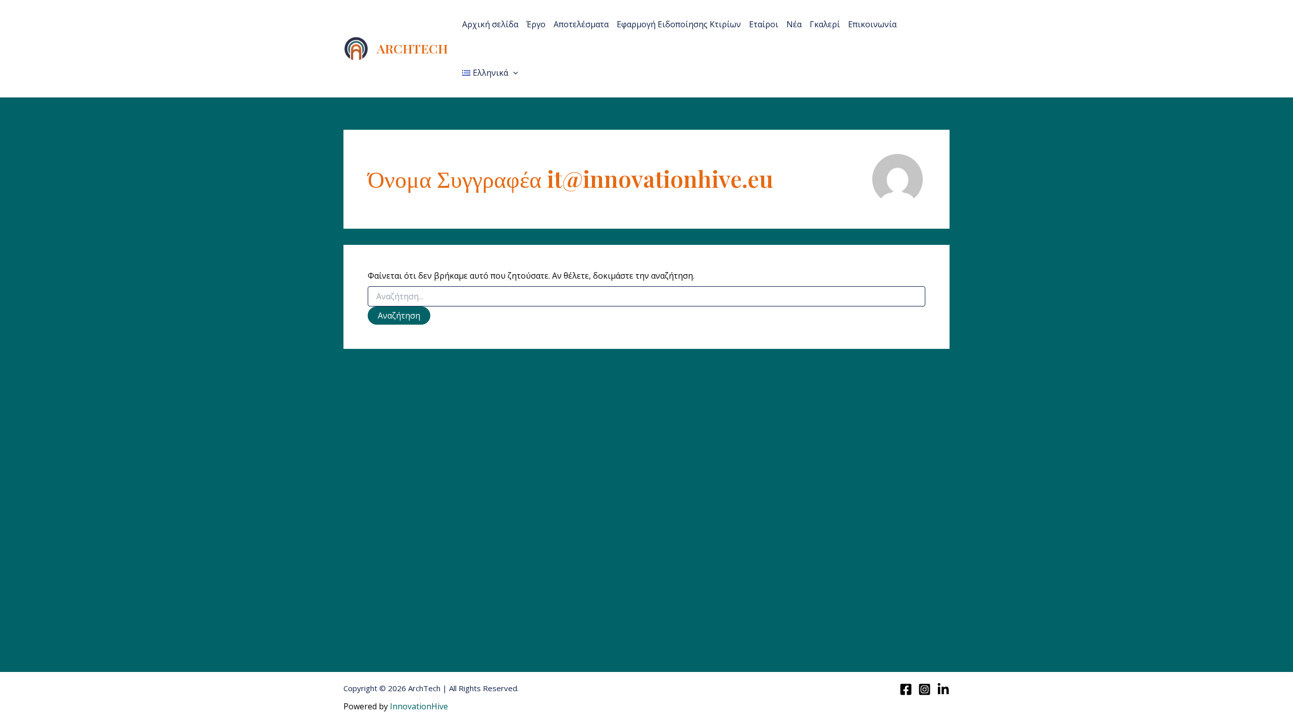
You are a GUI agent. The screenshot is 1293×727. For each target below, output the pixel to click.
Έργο (535, 24)
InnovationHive (419, 706)
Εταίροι (763, 24)
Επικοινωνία (872, 24)
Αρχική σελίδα (490, 24)
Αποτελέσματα (581, 24)
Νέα (794, 24)
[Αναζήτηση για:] (646, 296)
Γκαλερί (825, 24)
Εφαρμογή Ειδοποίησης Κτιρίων (679, 24)
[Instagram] (924, 689)
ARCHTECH (412, 48)
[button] (513, 73)
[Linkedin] (943, 689)
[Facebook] (906, 689)
